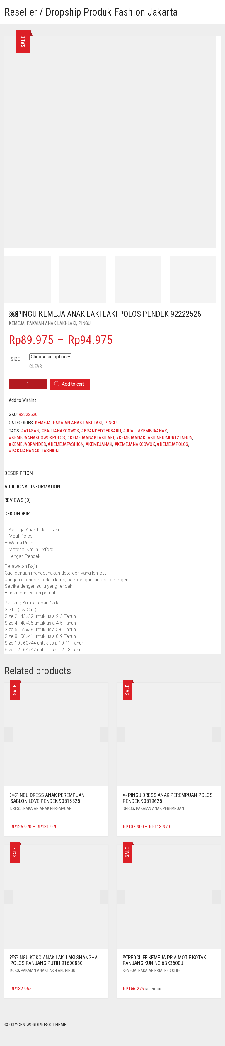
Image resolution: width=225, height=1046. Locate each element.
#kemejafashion (65, 444)
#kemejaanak (152, 431)
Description (18, 473)
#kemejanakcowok (134, 444)
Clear (35, 366)
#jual (129, 431)
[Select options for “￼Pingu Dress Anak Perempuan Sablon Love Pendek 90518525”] (98, 827)
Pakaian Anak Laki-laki (51, 323)
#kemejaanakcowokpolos (37, 437)
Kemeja (17, 323)
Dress (16, 808)
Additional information (32, 486)
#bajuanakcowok (60, 431)
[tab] (108, 473)
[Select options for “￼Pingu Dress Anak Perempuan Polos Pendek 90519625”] (211, 827)
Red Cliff (172, 970)
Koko (14, 970)
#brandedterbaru (101, 431)
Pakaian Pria (150, 970)
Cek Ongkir (17, 513)
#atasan (30, 431)
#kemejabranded (27, 444)
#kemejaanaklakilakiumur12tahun (154, 437)
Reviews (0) (17, 500)
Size (15, 359)
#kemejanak (99, 444)
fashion (50, 451)
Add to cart (73, 384)
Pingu (84, 323)
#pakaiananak (24, 451)
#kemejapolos (172, 444)
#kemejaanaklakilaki (90, 437)
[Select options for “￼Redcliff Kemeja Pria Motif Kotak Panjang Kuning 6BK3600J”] (211, 989)
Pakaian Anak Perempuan (47, 808)
